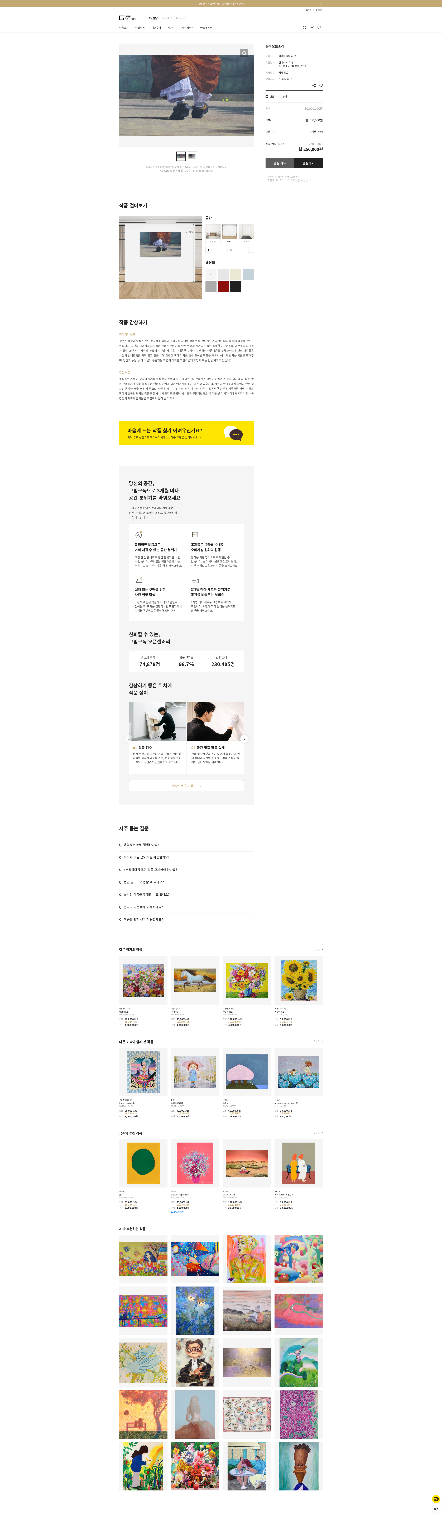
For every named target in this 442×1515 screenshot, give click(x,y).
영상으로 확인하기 (184, 785)
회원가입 (319, 10)
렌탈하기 (308, 163)
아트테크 (167, 18)
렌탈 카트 (280, 163)
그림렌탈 (152, 18)
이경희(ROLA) (286, 56)
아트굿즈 (181, 18)
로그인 (308, 10)
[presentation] (208, 250)
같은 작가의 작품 (130, 949)
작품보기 (123, 27)
